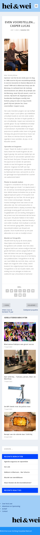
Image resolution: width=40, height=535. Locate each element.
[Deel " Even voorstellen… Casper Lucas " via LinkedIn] (28, 291)
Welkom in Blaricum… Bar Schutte (17, 472)
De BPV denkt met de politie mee (17, 406)
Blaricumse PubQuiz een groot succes (19, 344)
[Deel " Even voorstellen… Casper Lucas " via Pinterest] (24, 291)
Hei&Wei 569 (24, 30)
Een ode (7, 467)
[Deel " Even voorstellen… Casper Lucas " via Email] (20, 295)
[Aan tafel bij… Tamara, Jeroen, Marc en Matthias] (20, 362)
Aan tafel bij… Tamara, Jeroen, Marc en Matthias (20, 378)
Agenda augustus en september (16, 462)
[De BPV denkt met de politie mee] (20, 394)
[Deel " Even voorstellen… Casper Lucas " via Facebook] (7, 291)
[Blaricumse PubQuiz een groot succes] (20, 331)
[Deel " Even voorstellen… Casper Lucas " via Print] (24, 295)
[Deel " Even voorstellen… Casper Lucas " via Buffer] (33, 291)
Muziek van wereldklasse (13, 477)
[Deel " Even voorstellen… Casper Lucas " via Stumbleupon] (16, 295)
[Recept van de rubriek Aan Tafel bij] (20, 421)
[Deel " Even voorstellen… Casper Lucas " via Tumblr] (20, 291)
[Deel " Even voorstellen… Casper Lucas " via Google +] (16, 291)
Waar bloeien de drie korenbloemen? (17, 483)
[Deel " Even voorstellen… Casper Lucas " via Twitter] (11, 291)
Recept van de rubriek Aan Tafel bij (18, 434)
